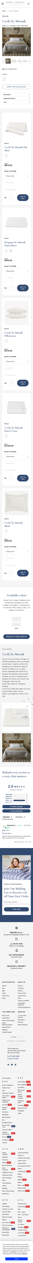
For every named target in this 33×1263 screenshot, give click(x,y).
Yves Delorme (22, 1235)
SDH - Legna (21, 1212)
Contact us (21, 988)
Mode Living (21, 1191)
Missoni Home (22, 1188)
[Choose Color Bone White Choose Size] (16, 274)
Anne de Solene (4, 1108)
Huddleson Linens (7, 1172)
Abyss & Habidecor (7, 1085)
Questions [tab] (19, 817)
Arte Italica (5, 1112)
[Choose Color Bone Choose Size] (16, 179)
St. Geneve (21, 1224)
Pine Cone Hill (6, 1222)
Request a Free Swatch (16, 637)
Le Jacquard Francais (24, 1166)
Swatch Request (7, 1032)
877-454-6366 (14, 1056)
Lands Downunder (23, 1152)
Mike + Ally (21, 1185)
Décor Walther (22, 1084)
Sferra (19, 1217)
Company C (5, 1140)
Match (19, 1174)
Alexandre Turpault (7, 1093)
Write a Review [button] (17, 807)
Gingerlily (5, 1157)
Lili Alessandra (22, 1171)
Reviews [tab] (6, 817)
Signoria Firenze (20, 1220)
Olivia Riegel (5, 1206)
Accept (16, 1259)
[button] (26, 842)
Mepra (20, 1182)
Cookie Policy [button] (13, 1252)
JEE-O (4, 1180)
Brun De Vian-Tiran (6, 1126)
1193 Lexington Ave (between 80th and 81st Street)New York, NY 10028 (16, 1051)
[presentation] (16, 94)
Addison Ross (6, 1088)
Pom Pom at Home (7, 1225)
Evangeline (21, 1110)
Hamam (4, 1162)
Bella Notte (5, 1114)
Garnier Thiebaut (4, 1153)
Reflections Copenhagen (6, 1228)
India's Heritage (6, 1177)
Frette (19, 1113)
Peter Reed (5, 1214)
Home (4, 11)
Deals (3, 998)
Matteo (20, 1179)
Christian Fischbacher (5, 1133)
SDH (19, 1209)
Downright (21, 1105)
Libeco (20, 1168)
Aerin (3, 1090)
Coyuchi (4, 1142)
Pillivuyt (4, 1219)
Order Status (6, 1018)
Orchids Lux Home (7, 1209)
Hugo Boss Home (7, 1175)
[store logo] (15, 3)
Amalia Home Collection (6, 1101)
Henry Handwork (7, 1165)
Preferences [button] (24, 1253)
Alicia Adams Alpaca (5, 1096)
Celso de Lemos (7, 1129)
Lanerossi (20, 1155)
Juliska (4, 1185)
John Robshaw (6, 1183)
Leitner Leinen (22, 1160)
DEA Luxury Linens (21, 1091)
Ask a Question (22, 26)
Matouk (5, 16)
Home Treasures (5, 1169)
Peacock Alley (6, 1211)
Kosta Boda (5, 1193)
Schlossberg (21, 1206)
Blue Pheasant (6, 1117)
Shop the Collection (16, 87)
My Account (5, 1015)
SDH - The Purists (23, 1214)
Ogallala (4, 1203)
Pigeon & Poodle (7, 1217)
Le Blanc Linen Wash (24, 1158)
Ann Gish (4, 1105)
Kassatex (4, 1188)
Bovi (3, 1120)
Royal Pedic (5, 1232)
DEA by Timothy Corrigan (20, 1096)
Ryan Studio (5, 1235)
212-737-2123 (13, 1059)
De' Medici (21, 1087)
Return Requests (22, 1024)
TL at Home (21, 1233)
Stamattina (21, 1227)
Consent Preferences (24, 1007)
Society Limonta (22, 1230)
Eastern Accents (22, 1108)
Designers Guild (21, 1101)
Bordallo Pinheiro (7, 1122)
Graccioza (5, 1160)
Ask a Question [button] (17, 811)
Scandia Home (22, 1203)
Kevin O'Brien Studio (8, 1191)
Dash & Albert (22, 1082)
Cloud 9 (4, 1137)
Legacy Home (22, 1163)
